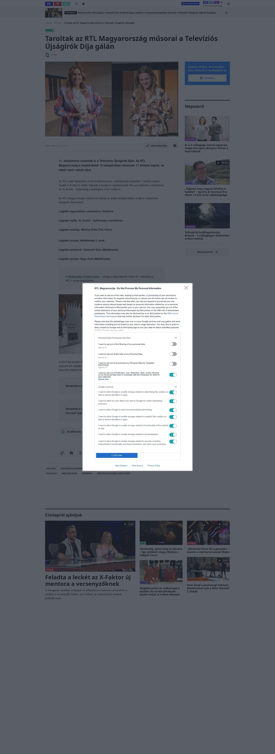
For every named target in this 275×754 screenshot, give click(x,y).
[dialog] (137, 377)
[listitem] (137, 337)
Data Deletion (121, 465)
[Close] (187, 288)
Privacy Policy (154, 465)
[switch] (173, 344)
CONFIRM (117, 455)
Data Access (137, 465)
